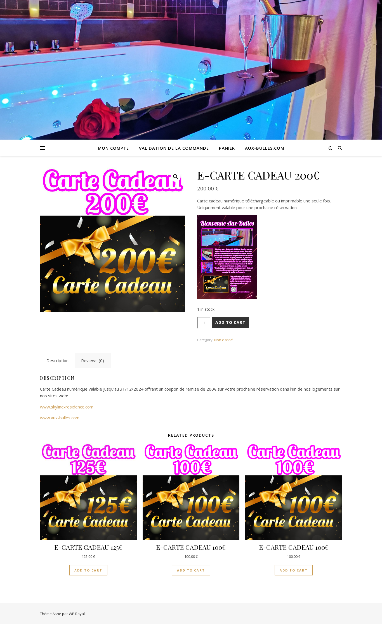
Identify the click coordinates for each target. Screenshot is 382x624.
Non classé (223, 339)
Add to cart (230, 322)
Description (57, 360)
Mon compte (113, 148)
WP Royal (77, 613)
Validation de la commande (174, 148)
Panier (227, 148)
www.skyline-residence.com (66, 407)
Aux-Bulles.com (264, 148)
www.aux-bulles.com (59, 417)
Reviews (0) (92, 360)
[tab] (57, 360)
